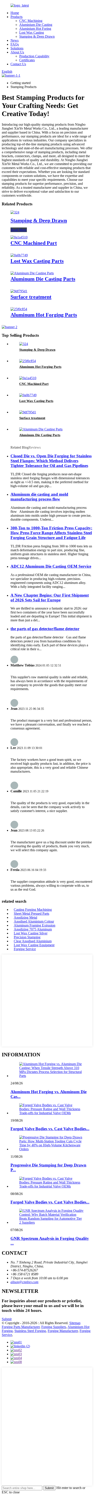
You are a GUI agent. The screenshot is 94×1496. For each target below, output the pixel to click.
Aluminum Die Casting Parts (42, 279)
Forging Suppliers (53, 1327)
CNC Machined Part (33, 243)
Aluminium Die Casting (35, 24)
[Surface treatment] (18, 291)
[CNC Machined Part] (19, 237)
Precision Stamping (27, 937)
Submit (7, 1319)
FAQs (14, 44)
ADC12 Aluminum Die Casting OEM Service (50, 566)
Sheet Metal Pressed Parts (31, 913)
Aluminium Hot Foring (35, 28)
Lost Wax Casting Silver (30, 933)
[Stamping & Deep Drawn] (14, 212)
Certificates (27, 60)
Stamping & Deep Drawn (37, 36)
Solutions (16, 48)
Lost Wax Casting (31, 32)
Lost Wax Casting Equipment (34, 945)
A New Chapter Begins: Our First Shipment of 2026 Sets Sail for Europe (49, 597)
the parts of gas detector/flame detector (44, 628)
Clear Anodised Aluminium (33, 941)
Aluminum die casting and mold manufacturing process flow (39, 496)
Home (14, 13)
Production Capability (34, 56)
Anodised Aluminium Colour (34, 921)
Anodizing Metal (25, 917)
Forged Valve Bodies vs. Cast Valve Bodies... (49, 1128)
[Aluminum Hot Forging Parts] (18, 309)
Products (16, 17)
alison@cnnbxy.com (24, 1282)
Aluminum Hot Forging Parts (43, 315)
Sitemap (74, 1323)
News (14, 40)
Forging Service (25, 949)
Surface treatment (30, 297)
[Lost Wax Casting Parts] (19, 255)
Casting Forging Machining (33, 909)
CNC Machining (30, 21)
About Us (17, 52)
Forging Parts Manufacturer (21, 1327)
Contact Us (18, 64)
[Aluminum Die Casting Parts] (32, 273)
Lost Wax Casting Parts (37, 261)
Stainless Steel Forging (30, 1331)
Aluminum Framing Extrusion (34, 925)
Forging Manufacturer (63, 1331)
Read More (18, 230)
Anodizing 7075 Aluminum (33, 929)
